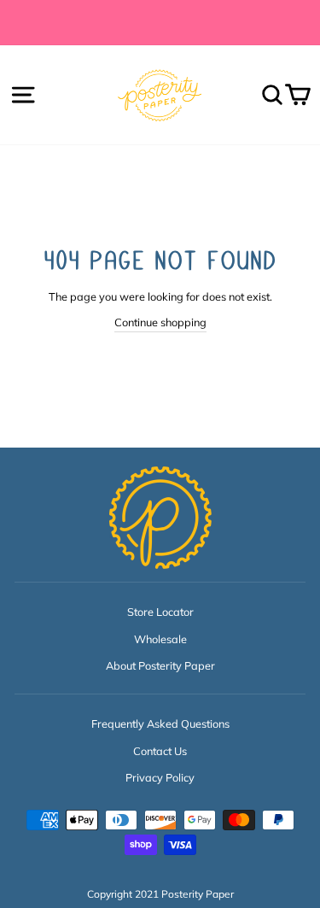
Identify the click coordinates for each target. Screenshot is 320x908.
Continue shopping (160, 322)
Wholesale (160, 639)
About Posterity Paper (160, 665)
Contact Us (160, 751)
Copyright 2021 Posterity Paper (160, 893)
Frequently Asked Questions (160, 723)
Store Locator (160, 611)
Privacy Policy (160, 777)
